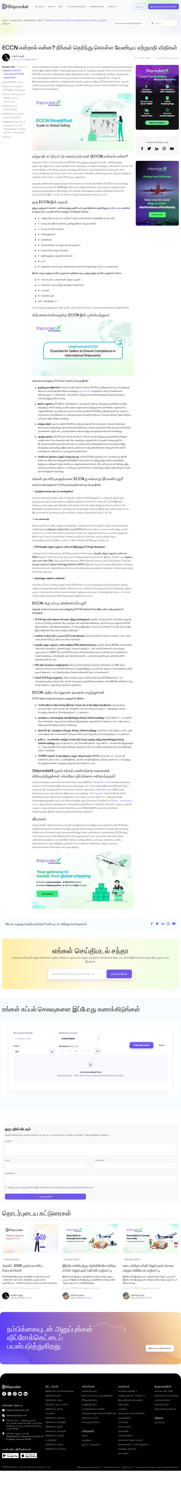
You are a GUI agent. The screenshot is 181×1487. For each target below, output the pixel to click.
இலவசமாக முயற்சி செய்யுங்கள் (163, 6)
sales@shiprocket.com (16, 1415)
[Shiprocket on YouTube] (173, 924)
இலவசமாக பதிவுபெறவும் (160, 1348)
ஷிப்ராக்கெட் (32, 59)
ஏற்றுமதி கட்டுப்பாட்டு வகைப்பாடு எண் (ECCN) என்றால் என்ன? (14, 74)
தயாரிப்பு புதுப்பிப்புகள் (11, 1259)
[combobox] (80, 1038)
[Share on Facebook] (151, 924)
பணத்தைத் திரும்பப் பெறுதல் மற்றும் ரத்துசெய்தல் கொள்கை (157, 1467)
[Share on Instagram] (168, 924)
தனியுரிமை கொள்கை (112, 1467)
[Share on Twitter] (157, 924)
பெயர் (8, 1160)
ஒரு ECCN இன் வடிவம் (13, 81)
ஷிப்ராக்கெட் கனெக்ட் (72, 1259)
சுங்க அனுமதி (95, 793)
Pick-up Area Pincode (23, 1033)
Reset (162, 1045)
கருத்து (8, 1141)
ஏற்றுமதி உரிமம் (85, 391)
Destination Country (68, 1033)
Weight (17, 1046)
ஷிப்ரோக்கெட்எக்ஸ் (102, 782)
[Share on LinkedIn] (162, 924)
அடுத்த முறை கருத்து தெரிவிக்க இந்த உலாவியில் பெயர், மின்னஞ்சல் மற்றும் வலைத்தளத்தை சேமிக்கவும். (50, 1187)
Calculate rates (141, 1045)
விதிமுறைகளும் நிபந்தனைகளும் (89, 1467)
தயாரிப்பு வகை (115, 208)
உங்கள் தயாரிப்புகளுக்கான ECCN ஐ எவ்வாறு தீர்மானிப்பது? (14, 98)
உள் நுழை (139, 6)
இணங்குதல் (127, 1467)
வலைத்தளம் (10, 1173)
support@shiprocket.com (17, 1410)
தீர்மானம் (7, 137)
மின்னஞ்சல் (100, 1160)
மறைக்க (21, 66)
